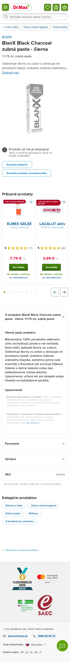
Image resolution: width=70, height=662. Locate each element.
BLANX (7, 36)
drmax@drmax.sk (18, 635)
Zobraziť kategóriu (17, 164)
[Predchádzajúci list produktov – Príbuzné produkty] (55, 292)
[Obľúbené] (47, 7)
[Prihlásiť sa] (56, 7)
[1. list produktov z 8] (4, 292)
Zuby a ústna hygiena (43, 505)
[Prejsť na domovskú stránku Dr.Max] (21, 7)
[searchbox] (35, 16)
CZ (26, 652)
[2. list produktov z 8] (9, 292)
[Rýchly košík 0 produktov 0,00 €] (64, 7)
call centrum (32, 422)
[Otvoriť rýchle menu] (5, 7)
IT (40, 652)
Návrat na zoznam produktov (22, 550)
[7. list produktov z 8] (31, 292)
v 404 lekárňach (53, 277)
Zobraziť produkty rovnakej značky (26, 173)
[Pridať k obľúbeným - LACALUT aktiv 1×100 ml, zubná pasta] (64, 202)
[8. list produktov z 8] (36, 292)
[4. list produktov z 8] (18, 292)
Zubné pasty (13, 513)
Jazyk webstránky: (13, 644)
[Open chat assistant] (62, 646)
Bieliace (33, 513)
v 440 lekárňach (20, 277)
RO (36, 652)
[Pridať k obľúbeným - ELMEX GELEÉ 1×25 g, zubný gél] (31, 202)
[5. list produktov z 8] (22, 292)
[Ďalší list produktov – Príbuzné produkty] (64, 292)
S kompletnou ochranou (20, 521)
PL (31, 652)
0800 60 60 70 (46, 635)
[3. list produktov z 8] (14, 292)
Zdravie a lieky (14, 505)
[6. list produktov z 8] (27, 292)
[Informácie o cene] (24, 258)
